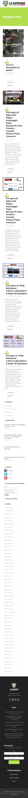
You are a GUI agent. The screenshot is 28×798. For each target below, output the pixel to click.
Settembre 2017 (8, 612)
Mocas (14, 781)
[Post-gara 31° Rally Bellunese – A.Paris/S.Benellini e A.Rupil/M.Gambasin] (13, 270)
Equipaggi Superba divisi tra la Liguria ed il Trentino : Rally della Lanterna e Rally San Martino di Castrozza (14, 735)
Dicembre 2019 (8, 527)
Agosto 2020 (7, 517)
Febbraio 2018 (8, 595)
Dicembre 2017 (8, 602)
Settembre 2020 (8, 514)
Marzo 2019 (7, 556)
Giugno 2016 (7, 658)
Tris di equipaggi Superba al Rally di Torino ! (14, 730)
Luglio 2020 (7, 520)
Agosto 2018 (7, 576)
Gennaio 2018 (7, 599)
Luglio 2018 (7, 579)
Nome (5, 486)
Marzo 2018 (7, 592)
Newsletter (11, 72)
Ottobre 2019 (7, 533)
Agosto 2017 (7, 615)
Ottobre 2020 (7, 510)
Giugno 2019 (7, 546)
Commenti (10, 74)
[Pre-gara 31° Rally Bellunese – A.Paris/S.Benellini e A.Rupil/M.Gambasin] (13, 341)
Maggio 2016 (7, 661)
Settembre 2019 (8, 537)
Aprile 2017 (7, 628)
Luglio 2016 (7, 654)
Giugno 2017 (7, 622)
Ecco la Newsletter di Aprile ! (13, 67)
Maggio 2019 (7, 550)
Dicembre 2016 (8, 638)
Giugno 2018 (7, 582)
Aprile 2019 (7, 553)
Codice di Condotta (14, 777)
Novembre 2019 (8, 530)
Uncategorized (8, 415)
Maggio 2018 (7, 586)
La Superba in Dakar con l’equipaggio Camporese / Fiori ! (14, 712)
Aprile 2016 (7, 664)
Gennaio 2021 (7, 507)
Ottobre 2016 (7, 644)
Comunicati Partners (9, 409)
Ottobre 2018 (7, 569)
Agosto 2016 (7, 651)
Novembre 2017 (8, 605)
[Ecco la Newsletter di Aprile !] (13, 43)
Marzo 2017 (7, 631)
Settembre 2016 (8, 648)
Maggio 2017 (7, 625)
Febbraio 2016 (8, 671)
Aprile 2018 (7, 589)
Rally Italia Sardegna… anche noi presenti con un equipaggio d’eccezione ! (13, 436)
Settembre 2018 (8, 573)
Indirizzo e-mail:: (8, 490)
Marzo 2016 (7, 667)
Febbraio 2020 (8, 524)
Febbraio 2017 (7, 635)
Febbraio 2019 (8, 559)
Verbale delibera (14, 774)
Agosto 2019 (7, 540)
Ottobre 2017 (7, 608)
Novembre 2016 (8, 641)
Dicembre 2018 (8, 563)
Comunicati (11, 139)
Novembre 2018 (8, 566)
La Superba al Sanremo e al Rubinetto (14, 722)
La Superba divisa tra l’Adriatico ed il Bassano (14, 725)
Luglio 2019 (7, 543)
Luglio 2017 (7, 618)
